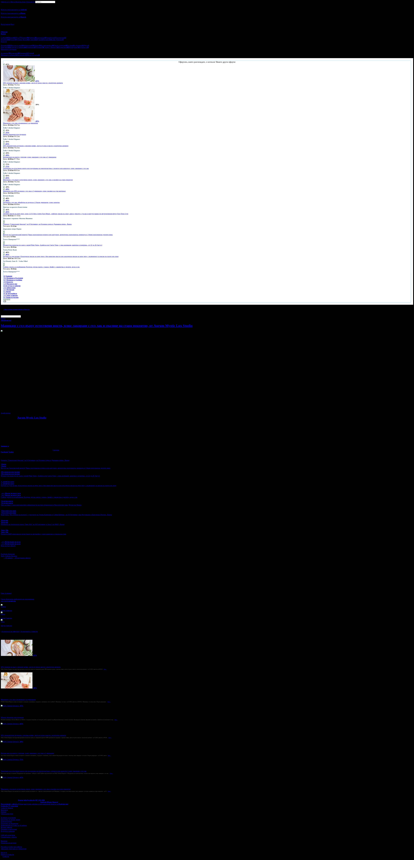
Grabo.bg (6, 856)
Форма (20, 800)
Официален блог (7, 814)
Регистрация (5, 24)
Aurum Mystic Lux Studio (31, 417)
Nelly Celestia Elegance (9, 556)
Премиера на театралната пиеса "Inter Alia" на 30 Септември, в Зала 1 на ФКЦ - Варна (32, 524)
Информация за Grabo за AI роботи (14, 825)
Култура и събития (8, 831)
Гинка (3, 614)
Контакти (4, 810)
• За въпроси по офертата (10, 631)
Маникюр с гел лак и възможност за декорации (20, 123)
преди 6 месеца (6, 626)
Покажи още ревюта (8, 628)
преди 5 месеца (6, 618)
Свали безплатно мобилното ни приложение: (17, 599)
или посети (8, 601)
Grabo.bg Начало (7, 808)
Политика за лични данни (10, 820)
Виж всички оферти (8, 546)
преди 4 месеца (6, 610)
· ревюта (8, 558)
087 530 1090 (40, 800)
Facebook (4, 554)
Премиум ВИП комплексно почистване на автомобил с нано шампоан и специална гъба (33, 534)
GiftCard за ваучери (8, 835)
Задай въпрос (6, 413)
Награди (4, 853)
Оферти (5, 2)
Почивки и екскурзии (9, 829)
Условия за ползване (8, 818)
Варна (3, 318)
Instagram (11, 554)
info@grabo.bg (29, 800)
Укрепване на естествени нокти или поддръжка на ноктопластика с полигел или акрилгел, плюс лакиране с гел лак (46, 168)
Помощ (3, 812)
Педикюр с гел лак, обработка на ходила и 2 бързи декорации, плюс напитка (31, 202)
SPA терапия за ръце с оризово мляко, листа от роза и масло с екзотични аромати (33, 83)
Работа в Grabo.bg (7, 854)
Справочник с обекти (9, 837)
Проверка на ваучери (8, 843)
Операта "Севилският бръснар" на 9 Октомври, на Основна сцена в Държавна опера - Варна (37, 224)
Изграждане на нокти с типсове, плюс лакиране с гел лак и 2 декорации (29, 157)
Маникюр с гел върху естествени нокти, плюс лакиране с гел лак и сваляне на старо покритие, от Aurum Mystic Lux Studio (97, 326)
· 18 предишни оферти (22, 558)
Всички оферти (6, 827)
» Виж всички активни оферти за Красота (17, 309)
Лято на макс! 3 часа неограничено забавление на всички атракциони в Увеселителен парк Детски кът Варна (41, 505)
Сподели (56, 450)
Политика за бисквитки (9, 823)
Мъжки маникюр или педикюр (14, 134)
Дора (3, 622)
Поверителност (6, 821)
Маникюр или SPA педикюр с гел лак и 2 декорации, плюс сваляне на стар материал (34, 191)
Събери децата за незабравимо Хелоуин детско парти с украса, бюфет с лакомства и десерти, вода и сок (41, 267)
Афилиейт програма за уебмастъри (14, 849)
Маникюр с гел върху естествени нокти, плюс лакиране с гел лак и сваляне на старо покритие (38, 180)
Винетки (4, 841)
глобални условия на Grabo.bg (27, 409)
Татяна (3, 607)
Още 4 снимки (6, 593)
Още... (105, 669)
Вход (12, 24)
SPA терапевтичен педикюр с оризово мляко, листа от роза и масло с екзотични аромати (35, 146)
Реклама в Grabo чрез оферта (11, 847)
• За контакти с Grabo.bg (29, 631)
